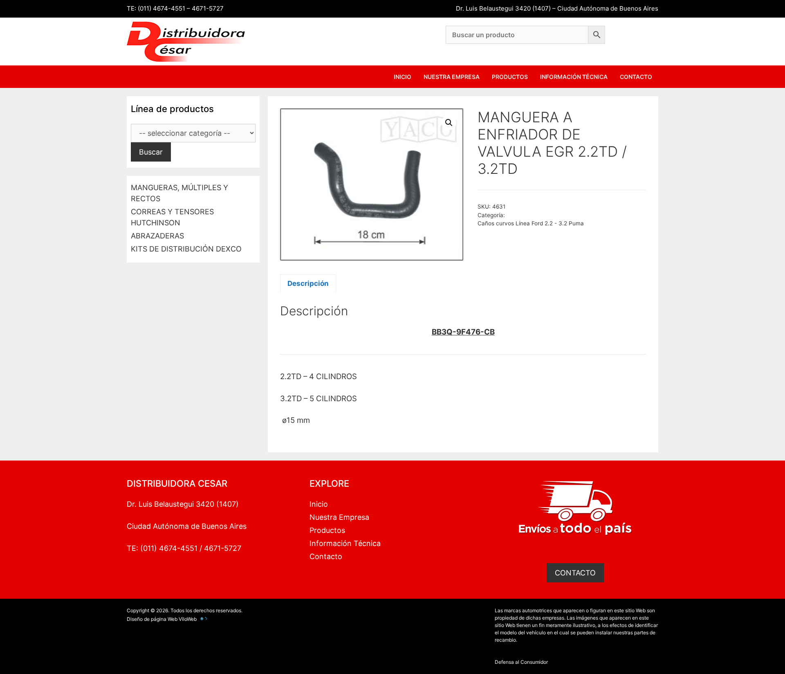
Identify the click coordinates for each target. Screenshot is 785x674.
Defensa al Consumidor (521, 662)
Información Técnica (574, 76)
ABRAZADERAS (157, 235)
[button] (449, 122)
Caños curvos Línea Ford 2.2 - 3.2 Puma (531, 223)
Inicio (402, 76)
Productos (510, 76)
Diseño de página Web (152, 619)
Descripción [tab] (308, 283)
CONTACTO (575, 572)
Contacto (636, 76)
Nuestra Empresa (452, 76)
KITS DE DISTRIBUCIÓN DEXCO (186, 249)
